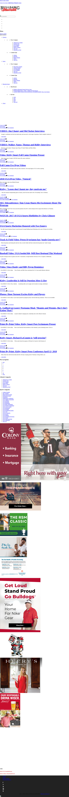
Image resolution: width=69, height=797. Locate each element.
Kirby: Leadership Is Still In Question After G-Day (23, 280)
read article (3, 136)
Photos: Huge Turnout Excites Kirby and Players (22, 294)
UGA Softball (6, 415)
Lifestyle (4, 37)
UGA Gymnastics (6, 413)
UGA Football (16, 70)
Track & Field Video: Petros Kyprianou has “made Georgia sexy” (30, 239)
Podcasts (15, 56)
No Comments (10, 127)
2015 (14, 100)
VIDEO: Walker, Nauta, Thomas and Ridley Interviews (25, 144)
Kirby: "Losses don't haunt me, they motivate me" (23, 189)
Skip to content (3, 33)
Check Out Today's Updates (10, 2)
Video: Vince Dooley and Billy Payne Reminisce (22, 267)
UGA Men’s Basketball (8, 404)
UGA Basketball (6, 403)
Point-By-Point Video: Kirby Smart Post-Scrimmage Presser (28, 324)
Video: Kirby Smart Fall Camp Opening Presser (22, 155)
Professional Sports (7, 396)
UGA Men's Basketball (5, 199)
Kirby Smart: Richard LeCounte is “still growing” (23, 338)
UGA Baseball (16, 69)
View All (15, 48)
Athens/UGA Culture (18, 42)
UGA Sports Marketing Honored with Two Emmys (23, 226)
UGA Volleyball (6, 420)
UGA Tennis (5, 417)
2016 (14, 99)
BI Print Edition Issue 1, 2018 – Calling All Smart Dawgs (25, 90)
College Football (17, 67)
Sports (4, 61)
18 (3, 373)
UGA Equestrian (6, 408)
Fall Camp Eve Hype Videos (13, 165)
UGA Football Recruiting (8, 410)
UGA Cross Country (7, 406)
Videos (14, 58)
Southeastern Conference (8, 398)
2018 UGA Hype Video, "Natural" (15, 179)
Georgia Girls (16, 43)
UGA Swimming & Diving (8, 416)
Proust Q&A (16, 46)
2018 (14, 97)
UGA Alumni (16, 45)
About (4, 103)
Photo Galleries (16, 57)
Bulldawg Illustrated (4, 198)
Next (4, 374)
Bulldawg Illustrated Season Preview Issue (22, 89)
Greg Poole (2, 126)
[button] (3, 35)
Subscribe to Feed (17, 50)
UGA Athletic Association (8, 399)
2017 (14, 98)
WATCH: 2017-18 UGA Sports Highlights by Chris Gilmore (27, 215)
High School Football (7, 394)
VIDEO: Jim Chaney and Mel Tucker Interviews (22, 131)
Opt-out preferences (7, 779)
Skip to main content (4, 0)
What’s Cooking (16, 47)
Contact (4, 776)
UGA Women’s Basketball (8, 405)
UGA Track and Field (4, 236)
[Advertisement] (34, 114)
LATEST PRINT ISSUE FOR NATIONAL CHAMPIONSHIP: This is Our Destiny (31, 91)
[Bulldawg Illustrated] (10, 12)
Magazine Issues (6, 84)
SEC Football (5, 393)
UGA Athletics (3, 212)
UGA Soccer (5, 414)
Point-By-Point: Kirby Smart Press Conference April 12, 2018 (28, 351)
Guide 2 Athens (6, 778)
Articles (15, 55)
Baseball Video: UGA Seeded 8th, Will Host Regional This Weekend (31, 253)
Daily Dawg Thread (17, 66)
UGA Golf (5, 411)
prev (4, 362)
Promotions (5, 397)
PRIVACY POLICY (45, 793)
